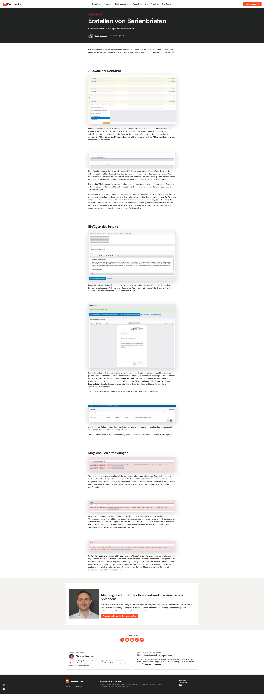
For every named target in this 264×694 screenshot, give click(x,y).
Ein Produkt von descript (74, 686)
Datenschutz (183, 683)
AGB (180, 685)
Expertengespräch (252, 4)
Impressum (183, 680)
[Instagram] (4, 685)
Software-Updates (96, 15)
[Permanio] (45, 4)
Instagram (148, 664)
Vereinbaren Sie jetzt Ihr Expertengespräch (119, 616)
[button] (108, 4)
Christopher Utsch (101, 36)
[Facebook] (4, 689)
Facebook (158, 664)
